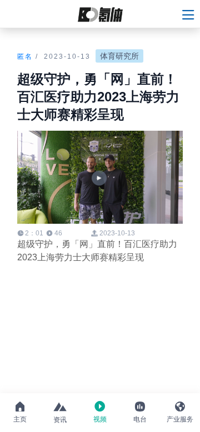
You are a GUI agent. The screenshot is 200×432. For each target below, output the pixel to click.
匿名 (25, 56)
